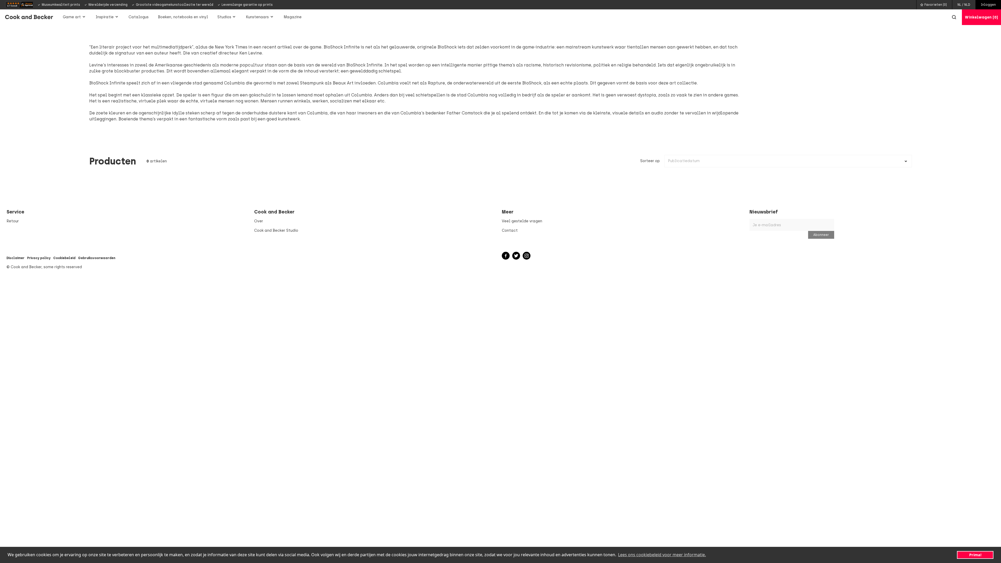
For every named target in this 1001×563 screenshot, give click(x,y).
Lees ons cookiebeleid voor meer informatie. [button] (662, 555)
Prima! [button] (975, 554)
